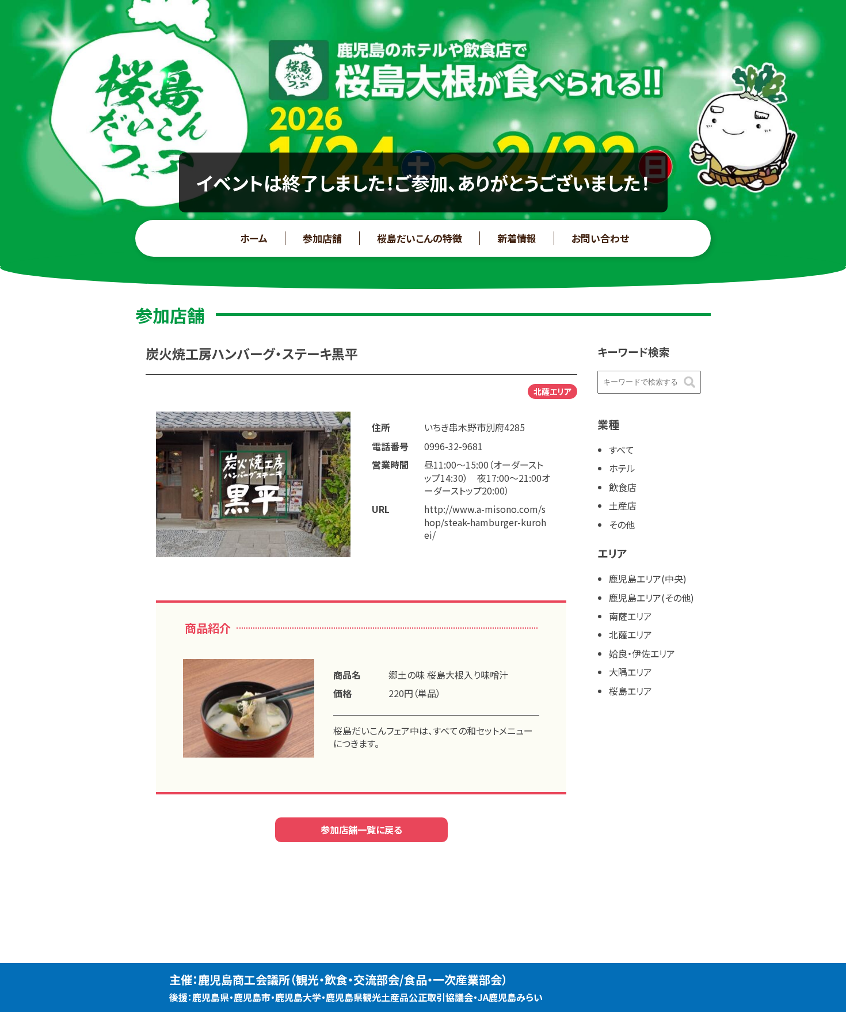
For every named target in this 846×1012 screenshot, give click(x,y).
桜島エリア (630, 691)
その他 (622, 524)
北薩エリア (630, 634)
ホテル (622, 468)
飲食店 (623, 487)
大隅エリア (630, 672)
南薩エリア (630, 616)
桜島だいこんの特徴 (419, 238)
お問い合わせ (600, 238)
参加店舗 (322, 238)
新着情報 (516, 238)
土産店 (623, 505)
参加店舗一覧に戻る (361, 829)
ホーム (254, 238)
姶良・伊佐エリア (642, 653)
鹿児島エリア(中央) (648, 578)
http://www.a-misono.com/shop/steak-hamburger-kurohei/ (485, 522)
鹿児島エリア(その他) (651, 597)
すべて (621, 449)
